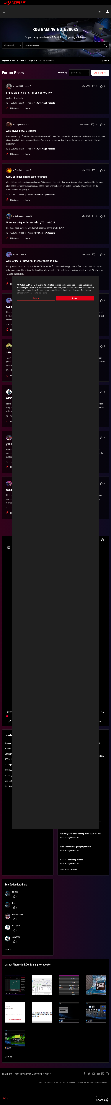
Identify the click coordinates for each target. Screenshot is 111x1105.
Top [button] (6, 1098)
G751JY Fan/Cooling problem (71, 860)
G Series (8, 748)
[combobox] (65, 45)
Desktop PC (9, 743)
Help (100, 12)
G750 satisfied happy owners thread (26, 176)
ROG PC (8, 775)
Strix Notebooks (11, 786)
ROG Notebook (10, 770)
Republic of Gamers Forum (13, 60)
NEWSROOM (25, 1074)
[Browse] (5, 11)
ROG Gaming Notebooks (45, 103)
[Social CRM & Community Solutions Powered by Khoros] (102, 1099)
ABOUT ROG (7, 1074)
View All (8, 1056)
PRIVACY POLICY (62, 1082)
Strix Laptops (10, 781)
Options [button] (104, 60)
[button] (15, 985)
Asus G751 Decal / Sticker (21, 131)
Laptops (30, 60)
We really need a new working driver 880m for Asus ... (82, 834)
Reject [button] (36, 298)
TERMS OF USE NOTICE (46, 1082)
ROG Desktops (10, 759)
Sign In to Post (100, 73)
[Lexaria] (12, 895)
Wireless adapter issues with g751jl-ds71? (30, 222)
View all (8, 949)
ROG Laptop (9, 765)
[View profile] (9, 86)
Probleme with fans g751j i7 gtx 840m (75, 847)
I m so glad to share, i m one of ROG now (29, 92)
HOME (16, 1074)
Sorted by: (62, 72)
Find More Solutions (68, 869)
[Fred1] (12, 907)
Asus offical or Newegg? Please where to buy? (32, 261)
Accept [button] (75, 298)
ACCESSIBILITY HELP (41, 1074)
